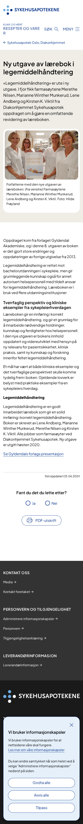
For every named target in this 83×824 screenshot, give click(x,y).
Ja (33, 503)
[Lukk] (71, 725)
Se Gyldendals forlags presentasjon (33, 453)
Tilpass (41, 807)
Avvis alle (41, 795)
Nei (54, 503)
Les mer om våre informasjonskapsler (36, 750)
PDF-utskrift (45, 520)
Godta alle (41, 782)
